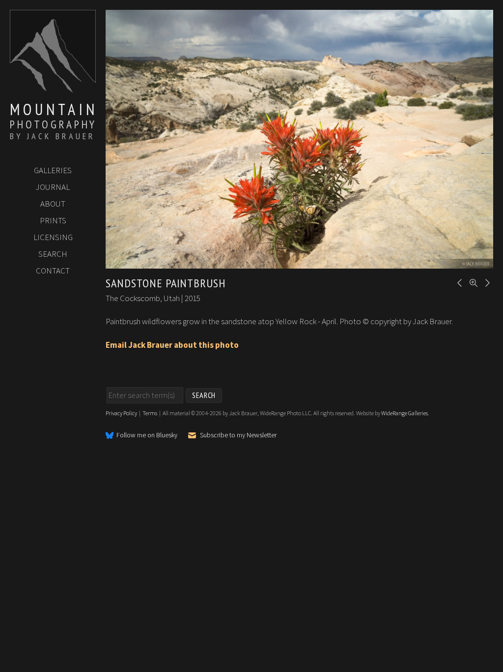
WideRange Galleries (404, 413)
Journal (53, 187)
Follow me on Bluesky (146, 435)
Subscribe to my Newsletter (238, 434)
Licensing (53, 237)
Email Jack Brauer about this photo (172, 344)
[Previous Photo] (458, 281)
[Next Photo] (485, 281)
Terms (149, 413)
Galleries (53, 170)
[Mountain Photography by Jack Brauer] (53, 89)
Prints (53, 220)
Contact (53, 270)
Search (52, 253)
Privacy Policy (121, 413)
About (52, 203)
